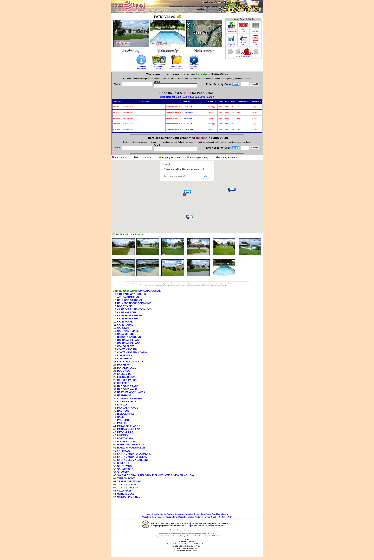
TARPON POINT (126, 478)
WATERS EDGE (126, 494)
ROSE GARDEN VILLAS (130, 444)
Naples (191, 517)
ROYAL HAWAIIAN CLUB (131, 447)
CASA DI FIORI (125, 334)
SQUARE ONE (125, 469)
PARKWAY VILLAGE (128, 429)
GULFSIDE (123, 383)
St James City (225, 517)
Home (187, 539)
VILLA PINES (124, 490)
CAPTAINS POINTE (128, 331)
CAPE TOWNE (125, 325)
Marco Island (171, 517)
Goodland (146, 517)
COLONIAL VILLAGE (128, 340)
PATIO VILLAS (125, 432)
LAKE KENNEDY (126, 401)
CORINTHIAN (124, 358)
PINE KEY (122, 435)
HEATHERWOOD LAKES (131, 392)
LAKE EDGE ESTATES (129, 398)
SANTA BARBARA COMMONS (134, 454)
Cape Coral (180, 514)
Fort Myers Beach (220, 514)
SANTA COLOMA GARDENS (133, 460)
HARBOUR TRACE (127, 386)
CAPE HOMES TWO (128, 318)
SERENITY (123, 463)
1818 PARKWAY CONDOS (131, 294)
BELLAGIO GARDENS (129, 300)
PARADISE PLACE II (128, 426)
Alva (148, 514)
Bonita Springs (167, 514)
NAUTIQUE (123, 411)
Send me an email (187, 555)
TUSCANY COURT (127, 484)
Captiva (189, 514)
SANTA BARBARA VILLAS (132, 457)
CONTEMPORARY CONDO (132, 352)
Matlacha (182, 517)
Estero (197, 514)
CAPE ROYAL (125, 321)
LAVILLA (122, 404)
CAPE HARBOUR (127, 312)
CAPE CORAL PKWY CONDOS (134, 309)
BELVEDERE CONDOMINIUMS (134, 303)
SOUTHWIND (124, 466)
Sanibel (214, 517)
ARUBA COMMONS (128, 297)
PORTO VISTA (125, 438)
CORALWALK (125, 355)
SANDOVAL (123, 451)
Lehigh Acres (158, 517)
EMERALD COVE (126, 377)
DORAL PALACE (126, 368)
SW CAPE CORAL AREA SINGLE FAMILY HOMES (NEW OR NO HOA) (155, 475)
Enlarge (137, 52)
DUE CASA (123, 371)
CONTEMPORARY (127, 349)
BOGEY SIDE (124, 306)
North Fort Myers (202, 517)
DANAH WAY (124, 364)
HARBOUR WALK (127, 389)
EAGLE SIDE (124, 374)
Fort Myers (206, 514)
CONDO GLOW (125, 346)
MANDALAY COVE (127, 408)
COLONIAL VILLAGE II (129, 343)
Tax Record (188, 107)
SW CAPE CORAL (149, 290)
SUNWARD (123, 472)
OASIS (120, 417)
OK (205, 176)
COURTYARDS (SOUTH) (130, 361)
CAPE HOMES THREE (129, 315)
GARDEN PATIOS (127, 380)
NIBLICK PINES (126, 414)
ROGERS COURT (126, 441)
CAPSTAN (123, 328)
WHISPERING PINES (128, 497)
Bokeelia (155, 514)
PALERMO (123, 420)
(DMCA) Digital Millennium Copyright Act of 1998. (202, 526)
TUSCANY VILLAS (127, 487)
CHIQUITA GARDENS (129, 337)
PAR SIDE (122, 423)
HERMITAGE (124, 395)
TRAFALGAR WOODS (129, 481)
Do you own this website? (174, 176)
